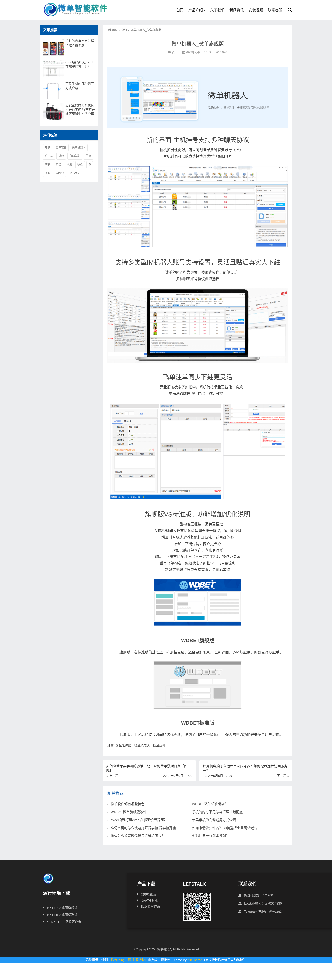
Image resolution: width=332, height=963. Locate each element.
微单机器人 (142, 746)
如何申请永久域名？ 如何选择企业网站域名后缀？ (229, 828)
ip (89, 164)
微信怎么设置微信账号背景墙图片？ (138, 836)
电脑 (47, 147)
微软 (61, 156)
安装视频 (256, 10)
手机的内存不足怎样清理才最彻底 (217, 812)
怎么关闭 (75, 173)
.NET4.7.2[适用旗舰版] (62, 907)
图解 (47, 173)
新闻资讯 (236, 10)
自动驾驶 (74, 156)
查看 (47, 164)
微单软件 (159, 746)
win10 (60, 173)
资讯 (124, 30)
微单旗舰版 (123, 746)
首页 (180, 10)
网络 (69, 164)
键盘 (80, 164)
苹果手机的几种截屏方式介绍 (214, 820)
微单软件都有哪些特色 (128, 804)
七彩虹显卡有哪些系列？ (210, 836)
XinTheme (194, 960)
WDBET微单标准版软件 (210, 804)
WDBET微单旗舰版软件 (129, 812)
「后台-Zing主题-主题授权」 (128, 960)
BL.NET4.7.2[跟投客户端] (64, 921)
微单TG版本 (149, 900)
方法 (58, 164)
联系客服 (275, 10)
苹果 (88, 156)
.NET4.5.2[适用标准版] (62, 914)
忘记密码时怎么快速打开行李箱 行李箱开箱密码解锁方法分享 (157, 828)
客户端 (49, 156)
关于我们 (217, 10)
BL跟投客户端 (150, 906)
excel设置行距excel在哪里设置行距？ (139, 820)
